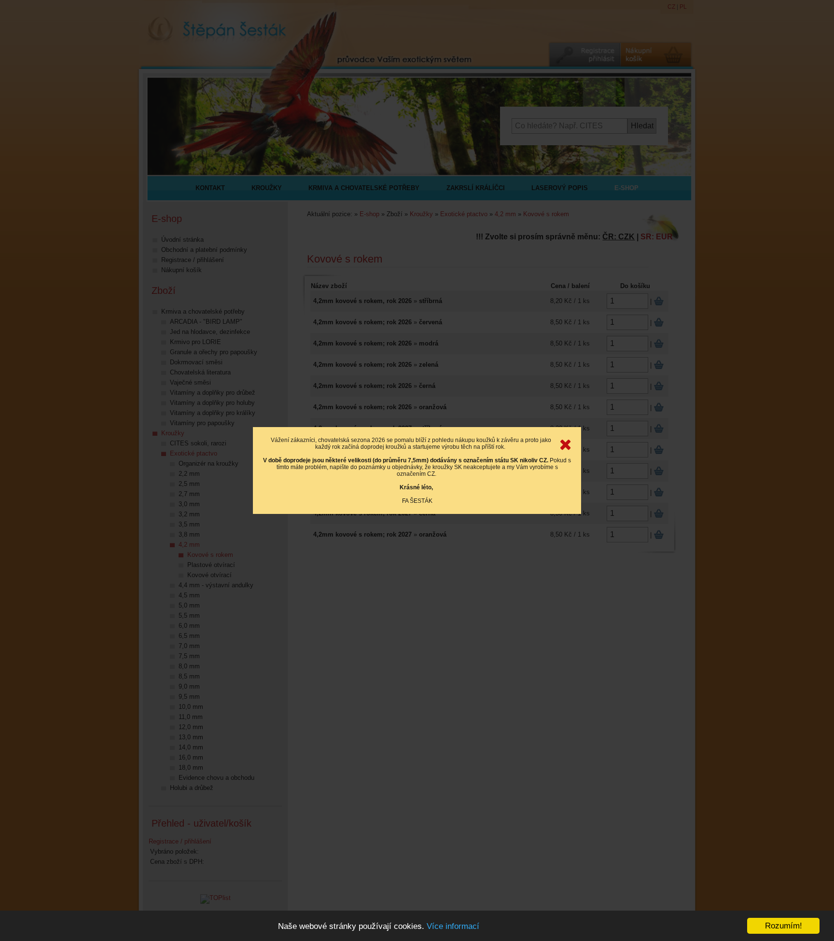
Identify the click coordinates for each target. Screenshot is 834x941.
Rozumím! (783, 925)
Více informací (453, 926)
